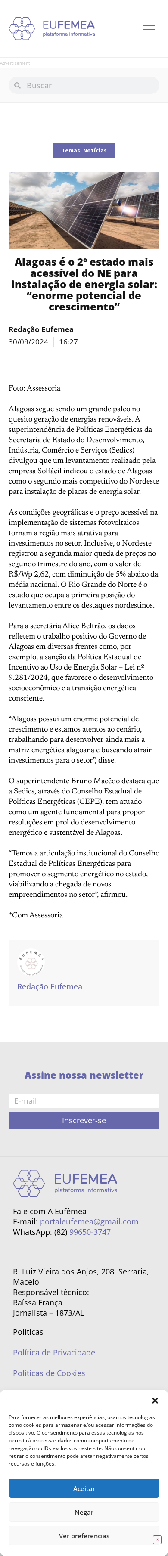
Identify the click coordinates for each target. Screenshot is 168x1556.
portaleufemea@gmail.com (89, 1221)
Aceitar (84, 1488)
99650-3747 (90, 1232)
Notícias (95, 150)
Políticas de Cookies (49, 1373)
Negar (84, 1512)
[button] (155, 1400)
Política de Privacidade (54, 1352)
